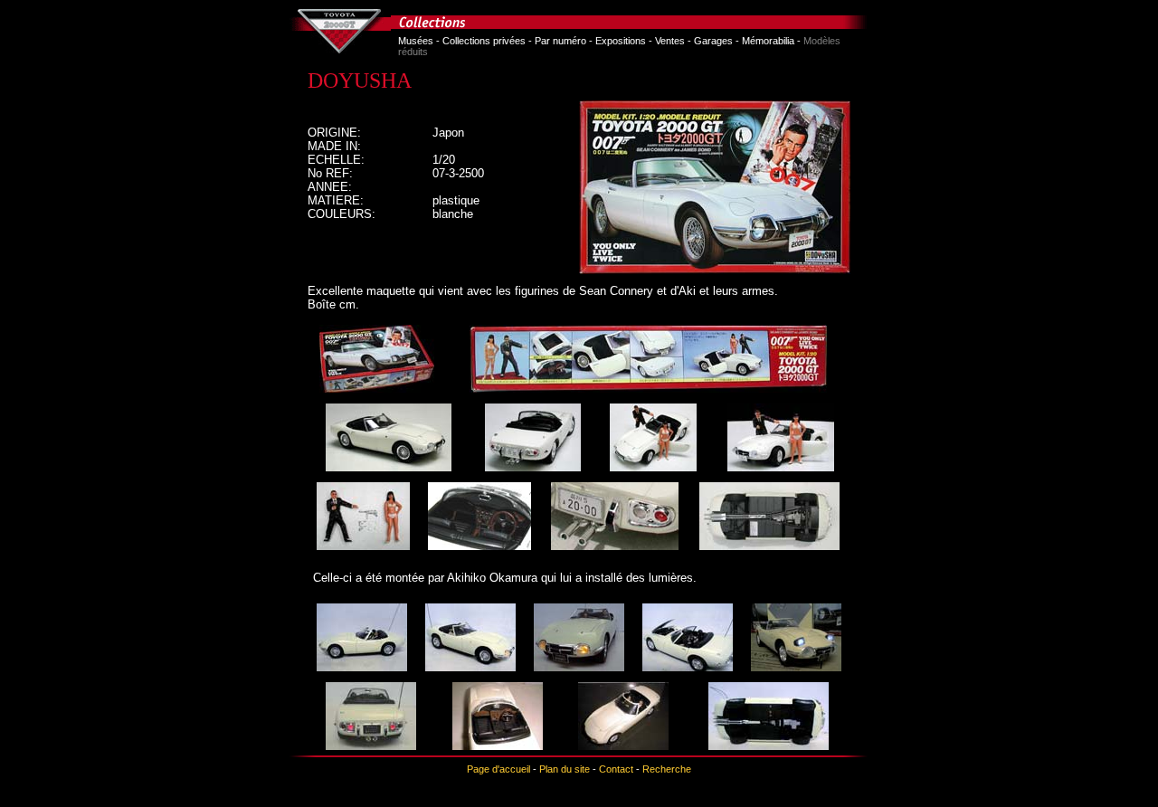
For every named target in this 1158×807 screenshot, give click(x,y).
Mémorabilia (768, 40)
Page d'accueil (498, 769)
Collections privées (484, 40)
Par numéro (560, 40)
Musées (415, 40)
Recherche (666, 769)
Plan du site (564, 769)
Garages (713, 40)
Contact (616, 769)
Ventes (670, 40)
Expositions (620, 40)
